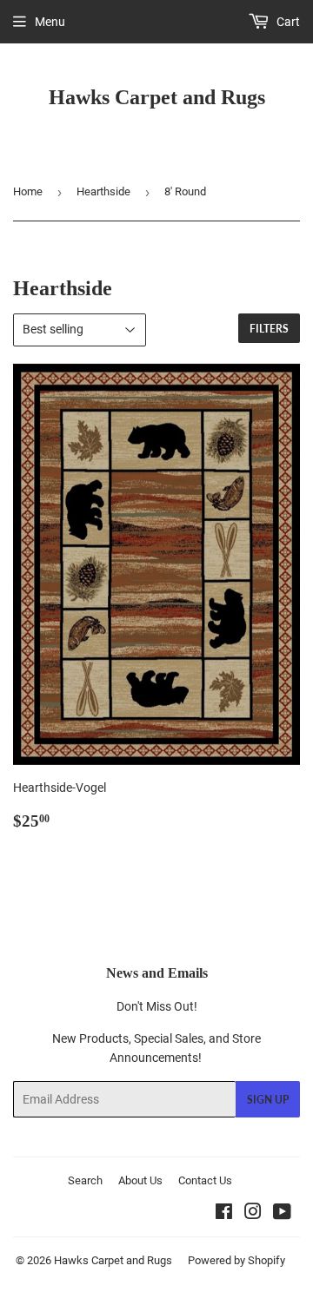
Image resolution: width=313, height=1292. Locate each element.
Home (28, 191)
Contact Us (205, 1180)
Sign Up (268, 1099)
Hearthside (103, 191)
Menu (50, 22)
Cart (287, 22)
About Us (140, 1180)
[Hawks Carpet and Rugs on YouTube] (282, 1214)
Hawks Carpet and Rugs (157, 97)
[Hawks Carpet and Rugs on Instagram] (253, 1214)
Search (85, 1180)
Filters (269, 328)
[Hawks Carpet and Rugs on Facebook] (224, 1214)
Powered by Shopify (236, 1260)
